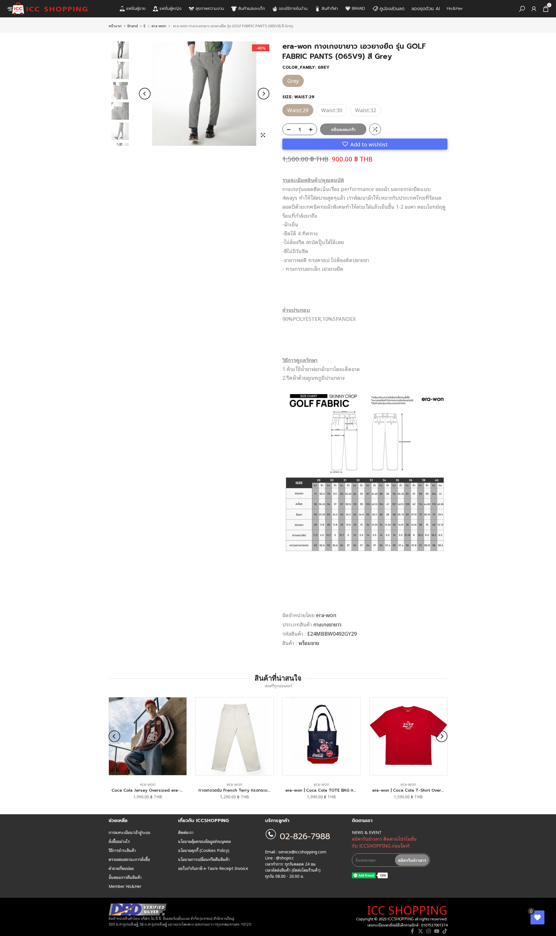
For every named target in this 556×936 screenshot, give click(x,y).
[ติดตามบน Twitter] (420, 931)
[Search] (522, 8)
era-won (158, 26)
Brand (132, 26)
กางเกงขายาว (327, 624)
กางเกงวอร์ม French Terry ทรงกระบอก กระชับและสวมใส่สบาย (256, 790)
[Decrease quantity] (287, 129)
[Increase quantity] (312, 129)
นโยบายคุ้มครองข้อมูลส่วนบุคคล (204, 841)
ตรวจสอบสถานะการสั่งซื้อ (129, 859)
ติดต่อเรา (185, 832)
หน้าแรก (115, 26)
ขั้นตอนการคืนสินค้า (125, 877)
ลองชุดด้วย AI (425, 8)
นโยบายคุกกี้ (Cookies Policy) (203, 850)
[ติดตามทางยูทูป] (436, 931)
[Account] (533, 8)
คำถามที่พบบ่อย (121, 868)
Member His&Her (125, 886)
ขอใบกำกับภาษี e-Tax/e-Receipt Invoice (213, 868)
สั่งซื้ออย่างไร (119, 841)
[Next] (263, 93)
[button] (364, 144)
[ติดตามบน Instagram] (428, 931)
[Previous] (145, 93)
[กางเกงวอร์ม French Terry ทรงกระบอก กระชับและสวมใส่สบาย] (234, 736)
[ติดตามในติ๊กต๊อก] (444, 931)
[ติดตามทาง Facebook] (412, 931)
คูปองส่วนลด (392, 8)
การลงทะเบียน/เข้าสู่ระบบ (129, 832)
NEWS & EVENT (367, 832)
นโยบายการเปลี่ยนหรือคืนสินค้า (204, 859)
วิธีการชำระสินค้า (122, 850)
